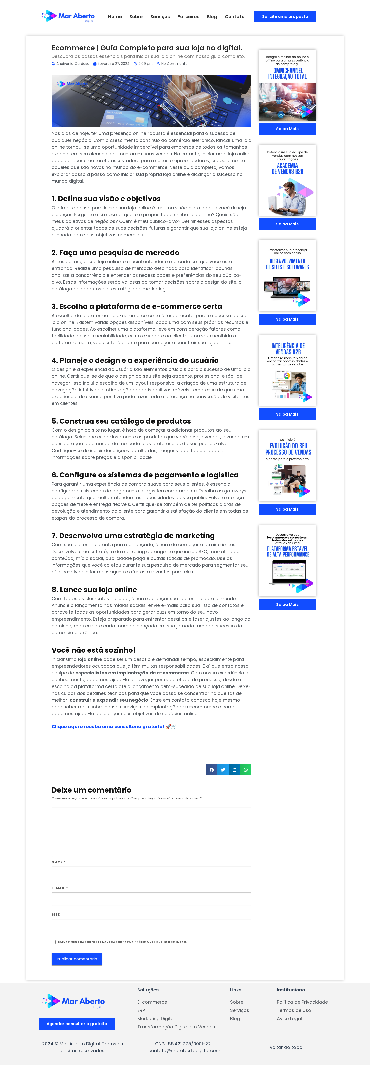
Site (56, 914)
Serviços (160, 16)
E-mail (60, 888)
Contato (235, 16)
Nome (59, 861)
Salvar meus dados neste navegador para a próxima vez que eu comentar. (122, 942)
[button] (211, 769)
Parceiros (188, 16)
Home (115, 16)
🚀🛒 (114, 726)
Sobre (136, 16)
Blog (212, 16)
